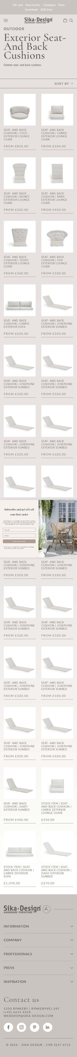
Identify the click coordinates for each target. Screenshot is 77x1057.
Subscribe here (19, 541)
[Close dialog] (75, 502)
